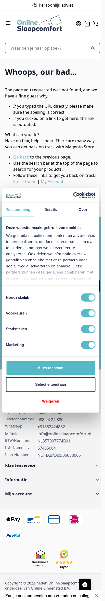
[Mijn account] (75, 24)
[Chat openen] (85, 585)
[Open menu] (8, 23)
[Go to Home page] (41, 23)
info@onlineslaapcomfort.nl (64, 446)
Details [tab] (50, 209)
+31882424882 (51, 439)
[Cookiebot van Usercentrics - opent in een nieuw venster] (73, 195)
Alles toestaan (50, 368)
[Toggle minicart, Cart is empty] (92, 24)
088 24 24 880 (50, 432)
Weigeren (50, 401)
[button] (50, 506)
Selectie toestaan (50, 384)
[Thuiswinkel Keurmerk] (30, 5)
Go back (21, 163)
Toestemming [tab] (18, 209)
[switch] (88, 313)
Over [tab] (82, 209)
